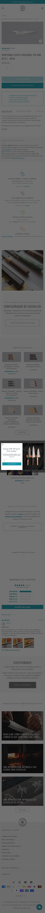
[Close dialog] (2, 444)
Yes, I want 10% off (11, 463)
